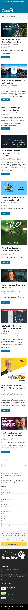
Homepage (7, 608)
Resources (19, 46)
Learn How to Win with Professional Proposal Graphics (11, 153)
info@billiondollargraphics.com (18, 1)
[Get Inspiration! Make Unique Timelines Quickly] (14, 29)
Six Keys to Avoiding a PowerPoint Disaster (10, 108)
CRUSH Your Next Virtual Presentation (11, 482)
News (4, 506)
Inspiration (14, 46)
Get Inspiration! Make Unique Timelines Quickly (12, 40)
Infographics (9, 46)
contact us (15, 540)
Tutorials (17, 87)
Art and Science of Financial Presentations (12, 475)
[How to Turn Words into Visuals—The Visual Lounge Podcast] (14, 370)
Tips (14, 87)
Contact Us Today (14, 544)
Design (4, 46)
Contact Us (13, 608)
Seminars (13, 159)
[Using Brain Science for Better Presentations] (14, 232)
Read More (5, 57)
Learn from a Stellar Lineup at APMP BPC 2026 (13, 480)
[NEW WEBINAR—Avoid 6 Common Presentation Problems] (14, 316)
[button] (26, 10)
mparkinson (15, 44)
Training (20, 204)
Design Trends (9, 87)
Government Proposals (8, 499)
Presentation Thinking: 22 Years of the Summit (12, 198)
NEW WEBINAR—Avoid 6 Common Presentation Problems (12, 328)
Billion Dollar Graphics (10, 606)
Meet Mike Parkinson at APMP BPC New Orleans (11, 434)
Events (4, 291)
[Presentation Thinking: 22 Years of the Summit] (14, 187)
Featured (5, 497)
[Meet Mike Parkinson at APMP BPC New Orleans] (14, 423)
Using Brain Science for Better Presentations (11, 249)
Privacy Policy (20, 608)
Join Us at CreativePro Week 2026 (10, 473)
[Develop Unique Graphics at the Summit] (14, 275)
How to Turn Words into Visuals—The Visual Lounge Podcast (13, 388)
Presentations (6, 204)
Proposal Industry (6, 159)
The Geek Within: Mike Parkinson (10, 478)
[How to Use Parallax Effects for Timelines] (14, 70)
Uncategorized (4, 47)
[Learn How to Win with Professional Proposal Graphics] (14, 141)
